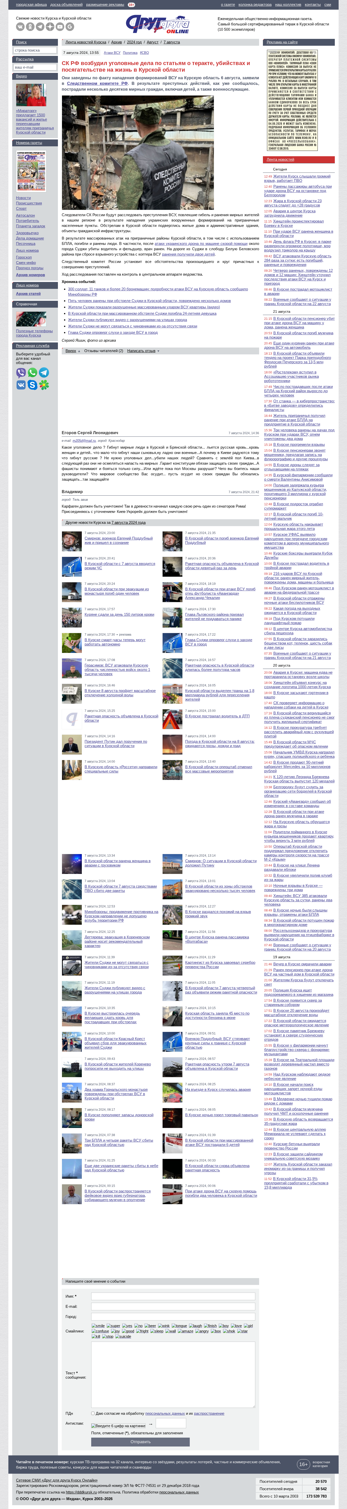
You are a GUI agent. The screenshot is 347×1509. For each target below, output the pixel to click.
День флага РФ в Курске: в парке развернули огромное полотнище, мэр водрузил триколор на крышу (297, 245)
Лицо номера (27, 250)
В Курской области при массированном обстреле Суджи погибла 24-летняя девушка (142, 313)
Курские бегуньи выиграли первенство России (292, 1146)
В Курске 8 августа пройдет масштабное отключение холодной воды (120, 692)
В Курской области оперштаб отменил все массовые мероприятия (218, 769)
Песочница (25, 243)
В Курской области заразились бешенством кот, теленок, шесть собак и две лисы (298, 643)
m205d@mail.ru (84, 441)
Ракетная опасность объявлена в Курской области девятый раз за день (222, 565)
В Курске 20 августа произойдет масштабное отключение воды (296, 1012)
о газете (228, 4)
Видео (21, 76)
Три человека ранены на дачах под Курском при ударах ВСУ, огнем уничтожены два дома (299, 434)
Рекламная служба (32, 345)
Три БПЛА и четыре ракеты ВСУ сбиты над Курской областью (119, 1142)
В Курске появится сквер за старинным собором (293, 1002)
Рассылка (25, 59)
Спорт (21, 208)
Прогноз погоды (29, 268)
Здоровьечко (27, 233)
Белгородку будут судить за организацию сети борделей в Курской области (298, 791)
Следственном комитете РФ (97, 83)
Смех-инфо (26, 262)
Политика (130, 53)
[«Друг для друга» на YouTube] (60, 26)
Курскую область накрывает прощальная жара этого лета (293, 526)
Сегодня (280, 169)
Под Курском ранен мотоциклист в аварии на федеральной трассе (299, 590)
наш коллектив (288, 4)
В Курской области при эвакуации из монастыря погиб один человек (117, 591)
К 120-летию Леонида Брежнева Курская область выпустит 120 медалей (299, 779)
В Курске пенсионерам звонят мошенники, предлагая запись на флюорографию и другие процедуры (296, 454)
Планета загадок (30, 226)
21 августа (281, 311)
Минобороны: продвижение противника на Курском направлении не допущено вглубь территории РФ (121, 915)
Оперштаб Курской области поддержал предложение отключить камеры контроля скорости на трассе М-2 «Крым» (296, 852)
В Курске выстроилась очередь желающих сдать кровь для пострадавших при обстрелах (112, 1017)
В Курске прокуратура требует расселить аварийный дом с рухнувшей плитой (299, 731)
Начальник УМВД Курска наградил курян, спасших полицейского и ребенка (299, 754)
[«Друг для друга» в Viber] (21, 373)
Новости (23, 198)
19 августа (281, 957)
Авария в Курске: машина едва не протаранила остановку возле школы (298, 674)
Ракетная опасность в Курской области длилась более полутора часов (219, 667)
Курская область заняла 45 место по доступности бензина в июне (217, 1015)
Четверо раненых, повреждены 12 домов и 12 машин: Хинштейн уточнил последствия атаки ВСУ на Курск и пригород (298, 277)
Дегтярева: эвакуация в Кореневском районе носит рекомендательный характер (117, 941)
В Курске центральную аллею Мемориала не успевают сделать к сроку (295, 1133)
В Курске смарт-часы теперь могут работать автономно (115, 642)
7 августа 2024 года (129, 522)
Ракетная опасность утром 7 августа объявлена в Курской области (217, 1066)
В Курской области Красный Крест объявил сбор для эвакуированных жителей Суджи (116, 1042)
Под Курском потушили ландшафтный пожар (289, 620)
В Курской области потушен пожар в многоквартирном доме (299, 922)
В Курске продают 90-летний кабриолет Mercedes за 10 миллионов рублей (297, 766)
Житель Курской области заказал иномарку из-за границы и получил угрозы (298, 1168)
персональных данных (165, 1413)
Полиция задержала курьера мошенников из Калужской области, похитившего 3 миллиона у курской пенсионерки (295, 491)
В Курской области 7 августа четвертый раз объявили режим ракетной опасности (221, 990)
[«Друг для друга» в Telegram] (40, 26)
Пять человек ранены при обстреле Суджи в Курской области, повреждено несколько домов (149, 300)
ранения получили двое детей (188, 254)
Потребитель (27, 220)
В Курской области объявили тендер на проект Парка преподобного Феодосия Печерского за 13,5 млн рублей (297, 359)
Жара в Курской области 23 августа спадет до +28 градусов (293, 203)
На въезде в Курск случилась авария (218, 1089)
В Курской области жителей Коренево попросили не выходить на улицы (118, 1066)
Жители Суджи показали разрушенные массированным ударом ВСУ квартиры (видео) (144, 307)
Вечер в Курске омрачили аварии (302, 964)
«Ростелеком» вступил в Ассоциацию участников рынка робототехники (291, 376)
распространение (209, 1413)
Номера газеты (29, 142)
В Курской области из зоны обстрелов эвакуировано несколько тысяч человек (220, 888)
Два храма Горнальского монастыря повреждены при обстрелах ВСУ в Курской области (116, 1093)
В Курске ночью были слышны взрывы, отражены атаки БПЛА (295, 912)
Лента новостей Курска (86, 42)
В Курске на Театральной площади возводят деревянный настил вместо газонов (299, 1064)
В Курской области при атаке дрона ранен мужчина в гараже (294, 813)
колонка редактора (255, 4)
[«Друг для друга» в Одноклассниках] (30, 26)
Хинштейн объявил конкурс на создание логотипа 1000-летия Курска (297, 684)
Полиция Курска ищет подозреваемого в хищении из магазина (298, 992)
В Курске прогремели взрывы (299, 444)
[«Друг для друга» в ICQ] (44, 385)
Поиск (21, 42)
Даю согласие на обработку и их (160, 1413)
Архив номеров (30, 275)
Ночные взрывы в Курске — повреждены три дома (293, 887)
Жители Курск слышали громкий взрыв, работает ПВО (297, 178)
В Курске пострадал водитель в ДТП (217, 716)
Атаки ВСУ (112, 53)
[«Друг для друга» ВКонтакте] (20, 26)
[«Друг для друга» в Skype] (32, 385)
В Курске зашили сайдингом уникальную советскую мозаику (293, 1156)
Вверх (71, 351)
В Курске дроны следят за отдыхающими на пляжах (292, 467)
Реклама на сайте (282, 42)
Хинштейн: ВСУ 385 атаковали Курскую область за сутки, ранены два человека (298, 899)
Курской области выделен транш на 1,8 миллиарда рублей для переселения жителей (219, 694)
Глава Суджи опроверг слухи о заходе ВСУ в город (113, 332)
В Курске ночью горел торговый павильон (221, 1115)
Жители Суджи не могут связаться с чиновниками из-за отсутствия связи (132, 326)
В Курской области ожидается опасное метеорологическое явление (296, 1022)
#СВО (144, 53)
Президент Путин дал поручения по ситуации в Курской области (116, 743)
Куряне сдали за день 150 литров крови (119, 614)
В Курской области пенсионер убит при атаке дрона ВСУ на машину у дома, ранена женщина (299, 322)
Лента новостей (280, 159)
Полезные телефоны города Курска (34, 333)
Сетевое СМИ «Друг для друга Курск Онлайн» (57, 1480)
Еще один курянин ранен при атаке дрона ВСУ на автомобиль (299, 345)
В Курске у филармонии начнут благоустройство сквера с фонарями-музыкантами (297, 1049)
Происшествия (29, 203)
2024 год (134, 42)
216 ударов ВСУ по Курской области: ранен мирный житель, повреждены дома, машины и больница (299, 577)
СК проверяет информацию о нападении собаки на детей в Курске (296, 705)
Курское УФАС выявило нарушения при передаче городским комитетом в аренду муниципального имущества (296, 540)
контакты (313, 4)
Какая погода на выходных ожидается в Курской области (292, 610)
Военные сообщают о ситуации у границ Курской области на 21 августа (297, 655)
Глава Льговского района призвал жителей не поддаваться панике (214, 616)
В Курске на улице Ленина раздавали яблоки (292, 867)
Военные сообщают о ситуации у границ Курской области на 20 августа (297, 947)
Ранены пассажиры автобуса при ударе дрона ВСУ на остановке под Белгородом (298, 190)
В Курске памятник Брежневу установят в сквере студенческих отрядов (294, 1035)
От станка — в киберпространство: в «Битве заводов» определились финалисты (299, 405)
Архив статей (28, 293)
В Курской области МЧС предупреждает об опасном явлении (296, 744)
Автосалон (25, 215)
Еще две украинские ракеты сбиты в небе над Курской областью (121, 1168)
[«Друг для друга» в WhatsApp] (32, 373)
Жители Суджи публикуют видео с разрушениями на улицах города (127, 320)
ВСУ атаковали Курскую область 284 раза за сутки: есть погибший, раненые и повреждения (298, 260)
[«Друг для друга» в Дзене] (50, 26)
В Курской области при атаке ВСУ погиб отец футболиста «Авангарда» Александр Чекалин (220, 593)
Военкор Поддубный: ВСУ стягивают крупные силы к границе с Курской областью (217, 1042)
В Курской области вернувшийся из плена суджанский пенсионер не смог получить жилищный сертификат (299, 717)
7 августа (172, 42)
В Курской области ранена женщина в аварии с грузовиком (118, 863)
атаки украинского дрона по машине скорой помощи (201, 243)
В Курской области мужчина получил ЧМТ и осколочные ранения (296, 1111)
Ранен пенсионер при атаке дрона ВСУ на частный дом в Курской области (299, 972)
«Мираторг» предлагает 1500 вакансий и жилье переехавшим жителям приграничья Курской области (35, 121)
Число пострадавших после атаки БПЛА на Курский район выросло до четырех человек (298, 390)
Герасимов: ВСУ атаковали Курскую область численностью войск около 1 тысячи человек (117, 669)
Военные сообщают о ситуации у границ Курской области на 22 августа (297, 301)
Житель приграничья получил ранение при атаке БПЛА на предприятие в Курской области (294, 419)
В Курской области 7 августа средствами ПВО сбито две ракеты (121, 888)
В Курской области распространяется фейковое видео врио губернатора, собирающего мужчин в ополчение (118, 1195)
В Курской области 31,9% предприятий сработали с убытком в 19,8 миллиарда (296, 1182)
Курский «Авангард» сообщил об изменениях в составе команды (297, 803)
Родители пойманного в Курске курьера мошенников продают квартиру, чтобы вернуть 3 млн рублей (299, 836)
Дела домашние (30, 238)
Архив (116, 42)
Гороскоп (24, 257)
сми (327, 4)
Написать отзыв (141, 351)
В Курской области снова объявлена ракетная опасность (217, 1168)
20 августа (281, 665)
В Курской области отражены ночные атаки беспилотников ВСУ (294, 600)
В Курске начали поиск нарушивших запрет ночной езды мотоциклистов (293, 1088)
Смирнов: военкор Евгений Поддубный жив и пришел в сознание (119, 540)
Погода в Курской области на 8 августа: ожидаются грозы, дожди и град (220, 743)
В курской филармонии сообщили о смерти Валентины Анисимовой (298, 477)
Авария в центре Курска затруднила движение (290, 213)
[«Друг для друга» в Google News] (70, 26)
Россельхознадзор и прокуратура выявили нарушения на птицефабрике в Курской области (299, 934)
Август (153, 42)
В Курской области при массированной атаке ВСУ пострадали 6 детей (219, 1142)
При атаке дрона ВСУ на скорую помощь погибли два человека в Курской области (221, 1193)
